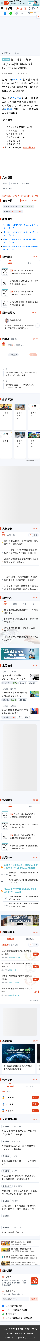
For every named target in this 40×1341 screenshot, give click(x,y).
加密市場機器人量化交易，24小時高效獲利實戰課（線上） (24, 282)
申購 (36, 954)
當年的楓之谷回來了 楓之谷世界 (33, 442)
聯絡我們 (30, 1333)
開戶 (36, 991)
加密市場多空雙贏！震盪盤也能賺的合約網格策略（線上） (24, 303)
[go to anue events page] (29, 8)
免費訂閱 (34, 1299)
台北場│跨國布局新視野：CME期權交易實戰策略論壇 (22, 272)
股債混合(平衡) (14, 957)
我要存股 (33, 200)
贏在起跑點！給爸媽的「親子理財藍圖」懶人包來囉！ (19, 196)
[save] (29, 13)
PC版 (5, 1329)
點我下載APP (29, 147)
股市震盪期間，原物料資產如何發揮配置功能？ (5, 414)
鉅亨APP (12, 1329)
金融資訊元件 (20, 1333)
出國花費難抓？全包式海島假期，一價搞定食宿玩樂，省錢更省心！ (19, 414)
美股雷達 (13, 671)
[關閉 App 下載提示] (2, 3)
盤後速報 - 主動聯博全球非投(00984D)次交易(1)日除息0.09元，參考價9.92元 (35, 414)
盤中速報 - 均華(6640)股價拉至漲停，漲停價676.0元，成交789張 (21, 373)
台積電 (10, 1104)
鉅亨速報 (7, 53)
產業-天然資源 (14, 983)
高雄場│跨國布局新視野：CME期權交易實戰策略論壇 (22, 293)
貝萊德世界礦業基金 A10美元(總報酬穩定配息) (16, 977)
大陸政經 (13, 706)
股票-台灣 (12, 970)
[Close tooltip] (33, 19)
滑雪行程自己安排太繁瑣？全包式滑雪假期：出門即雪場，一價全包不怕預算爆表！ (19, 442)
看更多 (35, 256)
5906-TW (17, 79)
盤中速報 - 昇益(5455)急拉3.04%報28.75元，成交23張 (20, 386)
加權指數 (8, 109)
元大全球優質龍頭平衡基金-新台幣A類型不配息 (16, 952)
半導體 (10, 1110)
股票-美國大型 (14, 995)
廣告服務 (9, 1333)
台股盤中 (16, 53)
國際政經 (13, 689)
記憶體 (10, 1097)
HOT (11, 271)
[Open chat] (35, 13)
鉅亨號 (20, 1329)
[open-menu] (2, 8)
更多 (35, 535)
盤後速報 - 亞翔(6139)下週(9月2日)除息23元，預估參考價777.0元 (6, 442)
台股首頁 (24, 200)
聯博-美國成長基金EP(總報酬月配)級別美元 (16, 990)
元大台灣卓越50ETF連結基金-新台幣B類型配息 (16, 965)
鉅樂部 (27, 1329)
